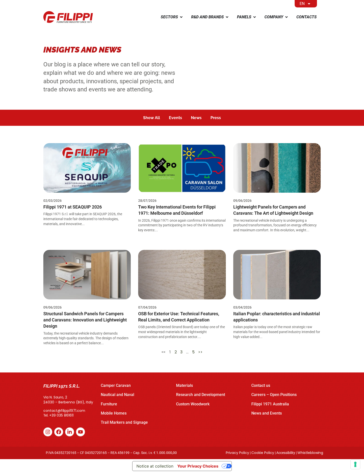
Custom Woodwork (192, 404)
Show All (151, 117)
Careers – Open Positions (274, 394)
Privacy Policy (237, 452)
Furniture (109, 404)
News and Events (266, 413)
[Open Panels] (255, 17)
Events (175, 117)
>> (200, 352)
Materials (184, 385)
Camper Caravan (116, 385)
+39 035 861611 (61, 415)
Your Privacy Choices (197, 466)
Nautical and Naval (117, 394)
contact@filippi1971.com (64, 410)
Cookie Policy (262, 452)
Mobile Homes (114, 413)
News (196, 117)
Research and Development (200, 394)
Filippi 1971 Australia (270, 404)
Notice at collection (154, 466)
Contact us (260, 385)
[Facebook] (58, 431)
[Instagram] (47, 431)
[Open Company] (286, 17)
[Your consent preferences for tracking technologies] (355, 464)
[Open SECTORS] (181, 17)
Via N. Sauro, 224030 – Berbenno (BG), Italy (68, 400)
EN (302, 3)
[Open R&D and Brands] (227, 17)
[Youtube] (80, 431)
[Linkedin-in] (69, 431)
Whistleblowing (310, 452)
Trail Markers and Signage (124, 422)
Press (215, 117)
